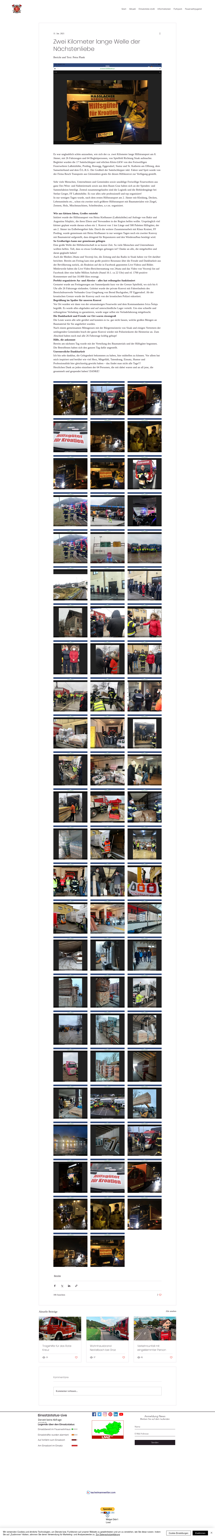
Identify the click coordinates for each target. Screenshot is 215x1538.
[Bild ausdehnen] (70, 398)
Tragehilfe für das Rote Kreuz (56, 1348)
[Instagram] (105, 1414)
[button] (107, 1510)
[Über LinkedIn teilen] (69, 1285)
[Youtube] (121, 1414)
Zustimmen (200, 1533)
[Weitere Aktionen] (160, 33)
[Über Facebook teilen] (54, 1285)
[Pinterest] (110, 1414)
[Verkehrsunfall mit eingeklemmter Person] (155, 1328)
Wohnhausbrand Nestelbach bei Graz (103, 1348)
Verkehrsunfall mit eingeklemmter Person (151, 1348)
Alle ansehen (171, 1311)
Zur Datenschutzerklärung (108, 1534)
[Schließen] (211, 1533)
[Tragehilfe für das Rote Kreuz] (60, 1328)
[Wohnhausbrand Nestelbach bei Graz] (107, 1328)
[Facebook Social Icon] (94, 1414)
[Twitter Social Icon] (100, 1414)
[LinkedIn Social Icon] (116, 1414)
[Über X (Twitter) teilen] (62, 1285)
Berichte (57, 1276)
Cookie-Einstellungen (178, 1533)
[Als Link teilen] (76, 1285)
